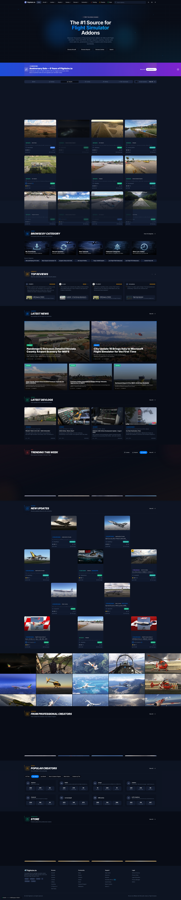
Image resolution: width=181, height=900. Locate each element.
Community (84, 2)
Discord (26, 878)
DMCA (133, 881)
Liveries (52, 2)
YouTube (38, 878)
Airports (60, 2)
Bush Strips (34, 142)
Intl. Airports (101, 142)
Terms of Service (136, 872)
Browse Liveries (100, 49)
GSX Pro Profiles (144, 569)
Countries (53, 884)
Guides (79, 879)
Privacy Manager (136, 879)
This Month (35, 776)
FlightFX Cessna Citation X (40, 636)
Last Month (43, 776)
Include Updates (143, 81)
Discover (75, 2)
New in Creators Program (55, 776)
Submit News (108, 881)
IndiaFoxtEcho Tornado (66, 537)
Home (39, 2)
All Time (27, 776)
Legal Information (136, 877)
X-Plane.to (53, 886)
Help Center (108, 872)
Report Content (108, 884)
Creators (80, 877)
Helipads (134, 142)
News (79, 872)
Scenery (68, 2)
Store (110, 2)
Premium (103, 2)
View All (151, 81)
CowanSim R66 (95, 570)
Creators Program (82, 884)
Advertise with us (110, 879)
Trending (95, 2)
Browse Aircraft (72, 49)
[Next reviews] (155, 274)
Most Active (67, 776)
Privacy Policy (135, 875)
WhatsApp (27, 881)
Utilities (53, 881)
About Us (107, 875)
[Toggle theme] (148, 2)
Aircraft (44, 2)
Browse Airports (85, 49)
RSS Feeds (53, 888)
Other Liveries (65, 604)
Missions (89, 570)
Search (111, 49)
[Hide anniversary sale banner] (178, 69)
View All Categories (148, 233)
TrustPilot (33, 881)
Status (106, 886)
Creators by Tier (76, 776)
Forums (80, 875)
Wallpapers (80, 886)
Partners (107, 877)
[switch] (137, 82)
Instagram (32, 878)
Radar (79, 881)
